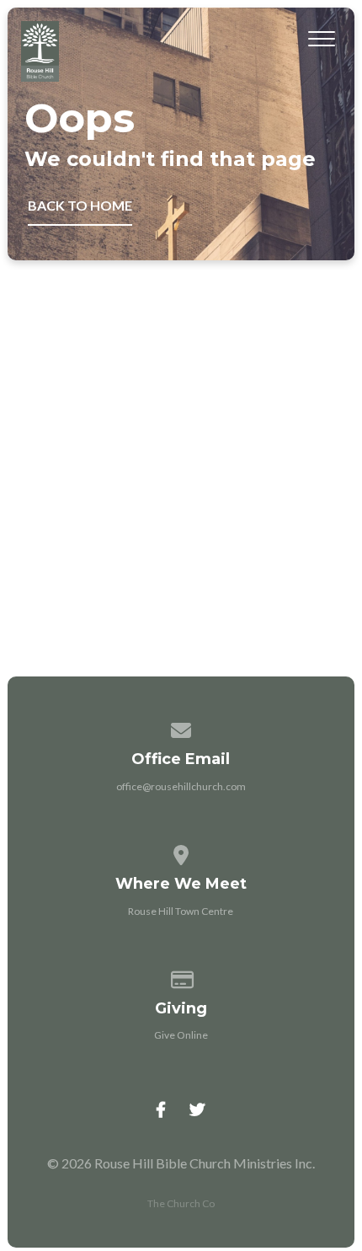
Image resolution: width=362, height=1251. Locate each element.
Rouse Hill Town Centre (180, 911)
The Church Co (181, 1203)
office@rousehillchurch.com (181, 786)
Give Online (181, 1035)
